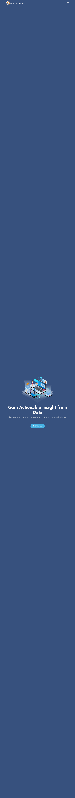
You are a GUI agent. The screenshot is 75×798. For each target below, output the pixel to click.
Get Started (37, 426)
